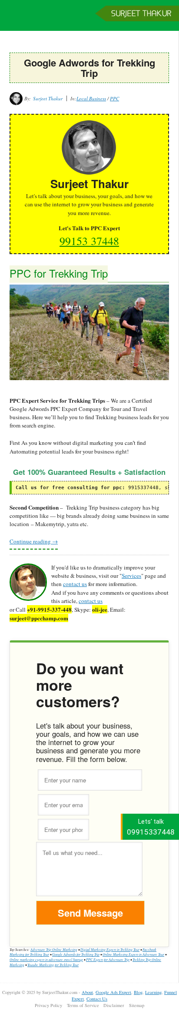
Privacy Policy (48, 1005)
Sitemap (136, 1005)
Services (131, 576)
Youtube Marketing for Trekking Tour (53, 964)
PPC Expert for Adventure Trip (107, 959)
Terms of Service (83, 1005)
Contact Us (96, 999)
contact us (75, 584)
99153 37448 (89, 240)
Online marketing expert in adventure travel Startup (46, 959)
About (87, 992)
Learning (153, 992)
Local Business (91, 98)
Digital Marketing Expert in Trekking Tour (109, 949)
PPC (114, 98)
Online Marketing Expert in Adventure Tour (133, 954)
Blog (138, 992)
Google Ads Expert (113, 992)
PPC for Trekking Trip (59, 273)
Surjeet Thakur (89, 19)
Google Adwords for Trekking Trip (75, 954)
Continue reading (34, 541)
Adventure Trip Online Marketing (53, 949)
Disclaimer (113, 1005)
